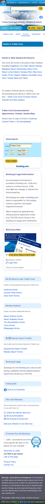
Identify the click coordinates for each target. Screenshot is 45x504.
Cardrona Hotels (11, 290)
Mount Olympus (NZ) (23, 72)
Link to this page (11, 457)
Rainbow (24, 75)
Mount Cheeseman (19, 69)
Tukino (25, 78)
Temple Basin (12, 78)
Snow (17, 34)
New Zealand (15, 28)
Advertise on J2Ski (12, 451)
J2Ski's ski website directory (18, 413)
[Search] (40, 8)
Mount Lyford (7, 72)
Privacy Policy (10, 462)
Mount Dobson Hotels (13, 316)
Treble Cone (8, 34)
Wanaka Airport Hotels (13, 352)
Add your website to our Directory (18, 424)
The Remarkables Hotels (14, 322)
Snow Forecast (24, 97)
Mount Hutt (32, 69)
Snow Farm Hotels (11, 296)
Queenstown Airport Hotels (15, 349)
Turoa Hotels (9, 325)
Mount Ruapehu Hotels (13, 319)
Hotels (4, 28)
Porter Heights (14, 75)
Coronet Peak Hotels (13, 293)
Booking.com (24, 368)
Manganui (6, 69)
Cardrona (33, 119)
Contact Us (8, 465)
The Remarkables (23, 121)
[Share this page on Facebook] (41, 18)
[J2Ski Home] (7, 13)
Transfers (35, 34)
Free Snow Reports (22, 255)
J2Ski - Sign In (36, 28)
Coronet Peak (8, 121)
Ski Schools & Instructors (17, 419)
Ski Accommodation (14, 416)
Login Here (12, 263)
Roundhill (33, 75)
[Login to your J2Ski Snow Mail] (22, 242)
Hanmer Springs (35, 66)
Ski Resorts (11, 3)
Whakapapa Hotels (12, 328)
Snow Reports (24, 3)
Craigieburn (14, 66)
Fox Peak (24, 66)
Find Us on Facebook (16, 390)
